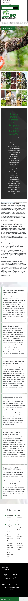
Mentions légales (22, 599)
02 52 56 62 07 (6, 0)
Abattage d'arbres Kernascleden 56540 (10, 537)
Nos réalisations (8, 28)
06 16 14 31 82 (6, 2)
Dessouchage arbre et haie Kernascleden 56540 (10, 546)
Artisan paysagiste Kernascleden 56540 (20, 518)
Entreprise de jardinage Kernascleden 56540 (10, 518)
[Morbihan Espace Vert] (9, 14)
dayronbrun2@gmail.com (9, 4)
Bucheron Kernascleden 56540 (10, 554)
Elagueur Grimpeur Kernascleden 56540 (20, 527)
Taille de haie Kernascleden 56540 (20, 536)
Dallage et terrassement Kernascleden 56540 (20, 546)
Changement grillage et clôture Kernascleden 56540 (10, 528)
